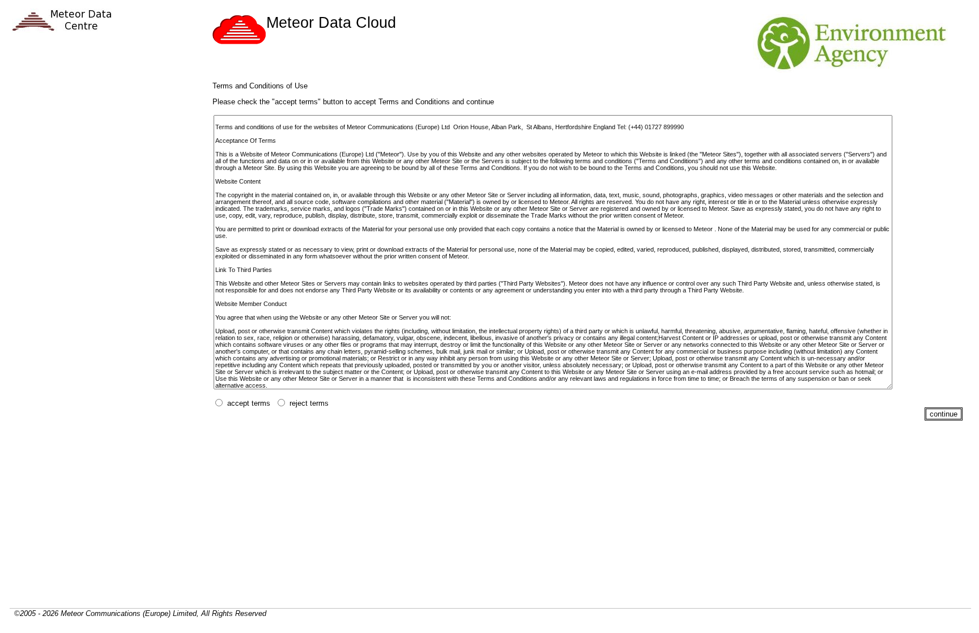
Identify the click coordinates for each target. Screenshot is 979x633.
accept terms (248, 403)
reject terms (309, 403)
